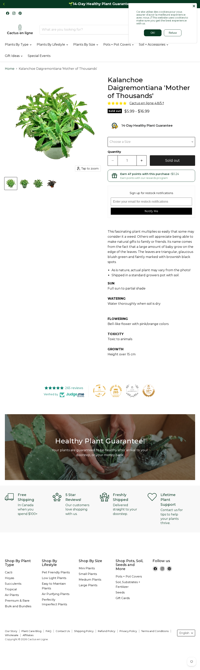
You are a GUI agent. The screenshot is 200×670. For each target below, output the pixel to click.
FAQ (48, 631)
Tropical (11, 589)
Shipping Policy (84, 631)
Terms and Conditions (155, 631)
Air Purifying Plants (55, 594)
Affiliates (28, 635)
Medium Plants (90, 579)
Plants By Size (84, 44)
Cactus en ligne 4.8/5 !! (146, 103)
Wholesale (11, 635)
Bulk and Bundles (18, 606)
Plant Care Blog (31, 631)
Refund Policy (106, 631)
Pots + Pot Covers (117, 44)
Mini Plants (87, 568)
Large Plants (88, 585)
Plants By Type (17, 44)
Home (9, 69)
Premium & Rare (17, 600)
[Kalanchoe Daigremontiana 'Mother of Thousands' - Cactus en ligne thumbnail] (10, 183)
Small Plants (88, 574)
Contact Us (63, 631)
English (184, 633)
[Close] (194, 6)
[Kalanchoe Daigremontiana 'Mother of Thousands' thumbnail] (52, 183)
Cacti (8, 572)
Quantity (114, 151)
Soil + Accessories (152, 44)
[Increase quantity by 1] (142, 160)
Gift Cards (123, 598)
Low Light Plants (54, 578)
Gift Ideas (12, 56)
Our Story (11, 631)
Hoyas (9, 578)
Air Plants (12, 595)
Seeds (120, 592)
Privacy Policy (128, 631)
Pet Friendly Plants (56, 572)
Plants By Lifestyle (51, 44)
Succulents (13, 583)
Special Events (39, 56)
